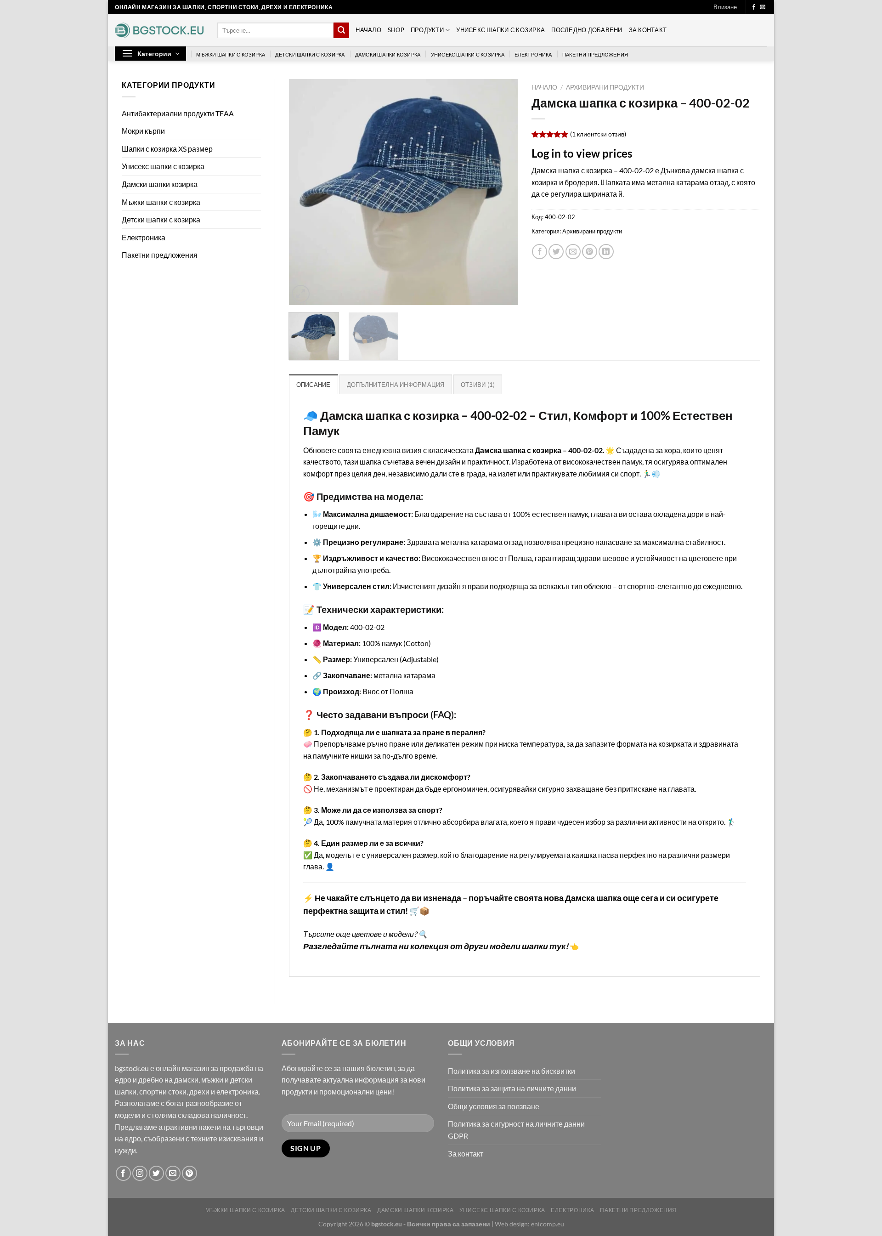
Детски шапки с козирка (310, 54)
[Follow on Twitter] (156, 1173)
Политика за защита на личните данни (512, 1088)
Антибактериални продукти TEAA (178, 113)
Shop (396, 30)
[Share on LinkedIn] (606, 251)
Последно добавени (586, 30)
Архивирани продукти (605, 87)
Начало (368, 30)
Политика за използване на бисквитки (511, 1070)
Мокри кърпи (143, 130)
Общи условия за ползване (493, 1106)
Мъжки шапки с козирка (230, 54)
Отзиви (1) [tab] (478, 384)
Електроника (533, 54)
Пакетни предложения (595, 54)
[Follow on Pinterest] (189, 1173)
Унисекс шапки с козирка (500, 30)
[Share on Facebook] (539, 251)
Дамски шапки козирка (387, 54)
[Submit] (341, 30)
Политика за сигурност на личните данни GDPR (516, 1129)
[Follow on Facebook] (754, 7)
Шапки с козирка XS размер (167, 148)
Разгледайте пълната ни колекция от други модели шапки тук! (435, 946)
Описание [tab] (313, 384)
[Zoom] (301, 294)
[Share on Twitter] (556, 251)
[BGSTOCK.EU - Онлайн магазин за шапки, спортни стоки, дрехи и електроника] (159, 30)
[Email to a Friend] (573, 251)
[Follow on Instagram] (139, 1173)
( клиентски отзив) (598, 134)
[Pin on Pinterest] (589, 251)
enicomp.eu (547, 1224)
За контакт (648, 30)
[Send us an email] (762, 7)
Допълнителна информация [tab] (396, 384)
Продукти (427, 30)
